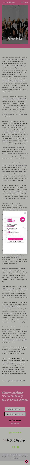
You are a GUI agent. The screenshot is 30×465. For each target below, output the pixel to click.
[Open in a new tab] (15, 229)
